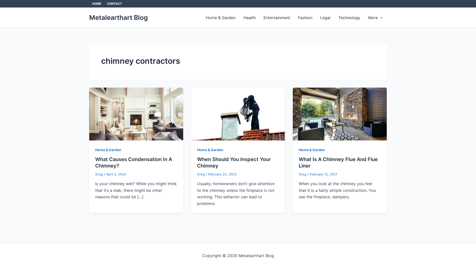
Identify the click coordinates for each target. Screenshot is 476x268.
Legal (325, 17)
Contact (114, 3)
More (373, 17)
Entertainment (277, 17)
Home (96, 3)
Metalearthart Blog (118, 17)
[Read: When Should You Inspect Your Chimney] (238, 113)
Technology (349, 17)
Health (249, 17)
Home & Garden (221, 17)
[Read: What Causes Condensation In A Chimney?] (136, 113)
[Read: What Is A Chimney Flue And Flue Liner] (340, 113)
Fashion (305, 17)
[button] (380, 18)
